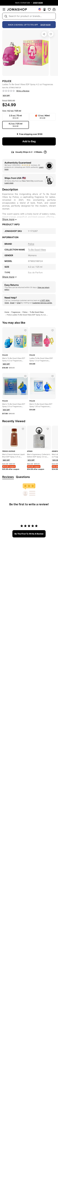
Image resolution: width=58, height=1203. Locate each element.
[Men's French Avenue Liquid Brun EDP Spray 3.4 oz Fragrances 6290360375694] (23, 429)
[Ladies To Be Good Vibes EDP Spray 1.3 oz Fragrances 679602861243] (52, 330)
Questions (23, 477)
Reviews (8, 477)
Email (12, 303)
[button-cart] (54, 9)
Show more (8, 219)
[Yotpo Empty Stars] (8, 91)
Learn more (9, 183)
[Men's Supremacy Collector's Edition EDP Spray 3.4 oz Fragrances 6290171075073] (48, 429)
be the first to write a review (29, 534)
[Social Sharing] (44, 34)
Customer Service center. (42, 303)
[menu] (4, 9)
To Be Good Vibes (37, 312)
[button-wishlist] (49, 9)
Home (7, 312)
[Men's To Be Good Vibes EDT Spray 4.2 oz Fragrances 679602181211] (25, 330)
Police (25, 312)
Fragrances (15, 312)
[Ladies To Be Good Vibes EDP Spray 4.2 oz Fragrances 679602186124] (50, 34)
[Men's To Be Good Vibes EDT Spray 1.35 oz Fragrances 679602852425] (52, 376)
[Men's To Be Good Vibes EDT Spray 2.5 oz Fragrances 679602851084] (25, 376)
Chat (19, 303)
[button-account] (44, 9)
